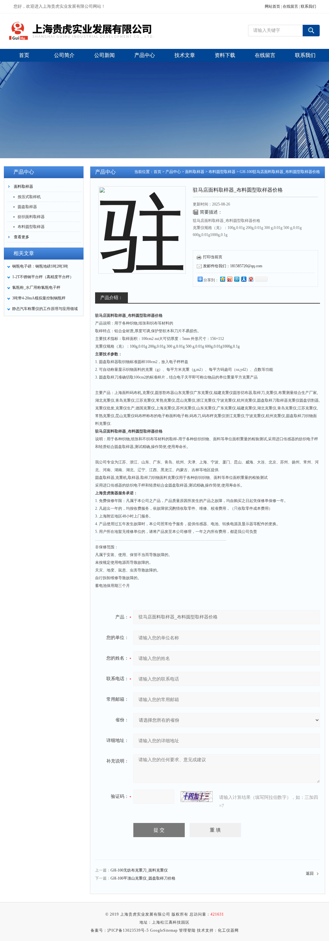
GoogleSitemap (164, 930)
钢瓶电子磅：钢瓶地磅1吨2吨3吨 (40, 266)
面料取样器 (23, 186)
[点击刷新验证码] (197, 796)
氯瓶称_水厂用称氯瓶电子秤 (36, 287)
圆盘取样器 (27, 207)
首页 (157, 171)
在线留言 (290, 6)
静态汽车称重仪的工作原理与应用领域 (45, 308)
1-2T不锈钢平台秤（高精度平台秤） (43, 277)
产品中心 (173, 171)
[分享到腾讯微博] (236, 279)
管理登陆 (187, 930)
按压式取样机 (29, 197)
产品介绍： (111, 297)
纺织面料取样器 (31, 217)
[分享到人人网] (243, 279)
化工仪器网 (228, 930)
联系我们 (308, 6)
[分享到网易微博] (250, 279)
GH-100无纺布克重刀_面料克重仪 (139, 870)
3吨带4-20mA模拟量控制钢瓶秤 (39, 298)
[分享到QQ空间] (222, 279)
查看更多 (21, 237)
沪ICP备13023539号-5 (128, 930)
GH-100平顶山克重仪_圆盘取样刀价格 (143, 878)
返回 (310, 873)
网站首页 (272, 6)
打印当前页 (212, 257)
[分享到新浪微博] (229, 279)
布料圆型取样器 (31, 226)
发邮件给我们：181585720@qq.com (232, 266)
